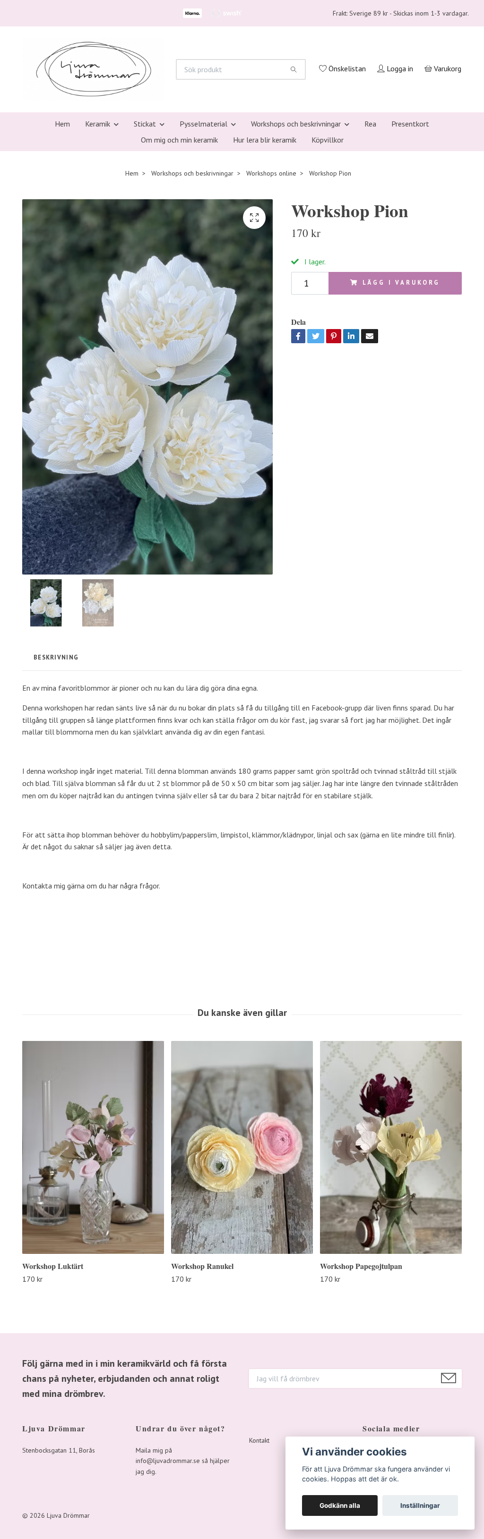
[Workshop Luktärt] (93, 1273)
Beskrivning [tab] (56, 783)
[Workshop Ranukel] (242, 1273)
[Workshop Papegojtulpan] (391, 1273)
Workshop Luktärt (52, 1391)
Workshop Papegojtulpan (361, 1391)
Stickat (145, 249)
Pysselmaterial (203, 249)
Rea (370, 249)
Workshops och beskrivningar (296, 249)
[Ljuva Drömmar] (212, 121)
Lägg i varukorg (402, 409)
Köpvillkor (327, 265)
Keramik (97, 249)
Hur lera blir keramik (264, 265)
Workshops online (271, 299)
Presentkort (410, 249)
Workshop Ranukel (202, 1391)
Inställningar (420, 1505)
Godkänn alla (340, 1505)
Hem (62, 249)
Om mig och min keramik (179, 265)
